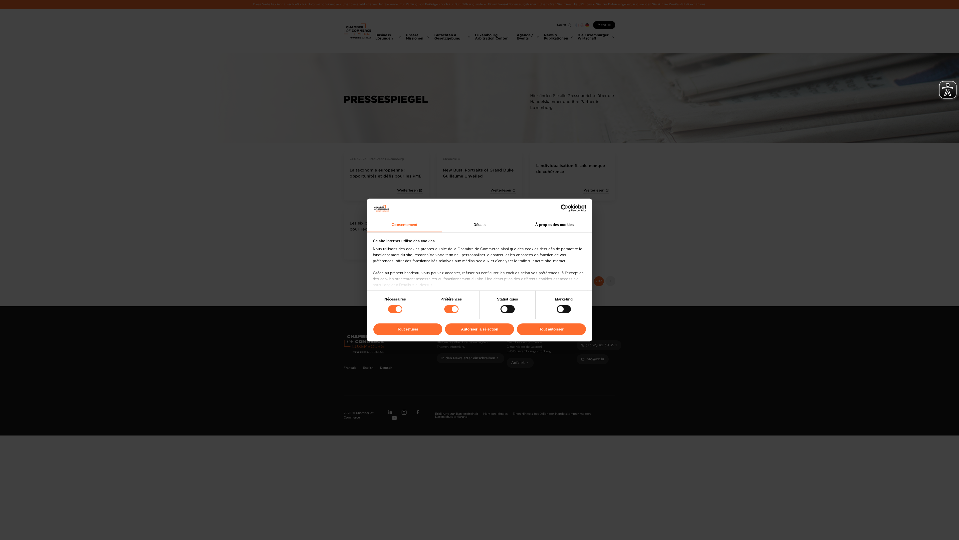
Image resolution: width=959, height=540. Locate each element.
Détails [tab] (480, 224)
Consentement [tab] (404, 224)
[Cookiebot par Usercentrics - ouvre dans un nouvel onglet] (564, 208)
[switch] (451, 309)
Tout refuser (407, 329)
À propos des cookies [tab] (554, 224)
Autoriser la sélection (479, 329)
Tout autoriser (551, 329)
